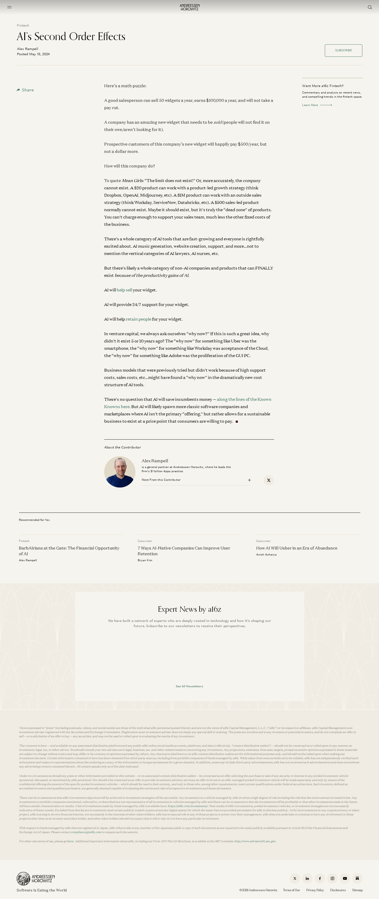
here (70, 841)
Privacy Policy (315, 890)
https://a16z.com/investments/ (188, 806)
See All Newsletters (189, 686)
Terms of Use (291, 890)
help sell (124, 289)
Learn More (310, 105)
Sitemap (357, 890)
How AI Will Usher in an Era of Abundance (296, 548)
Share (28, 90)
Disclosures (338, 890)
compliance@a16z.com (86, 832)
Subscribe (343, 50)
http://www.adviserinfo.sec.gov (254, 841)
